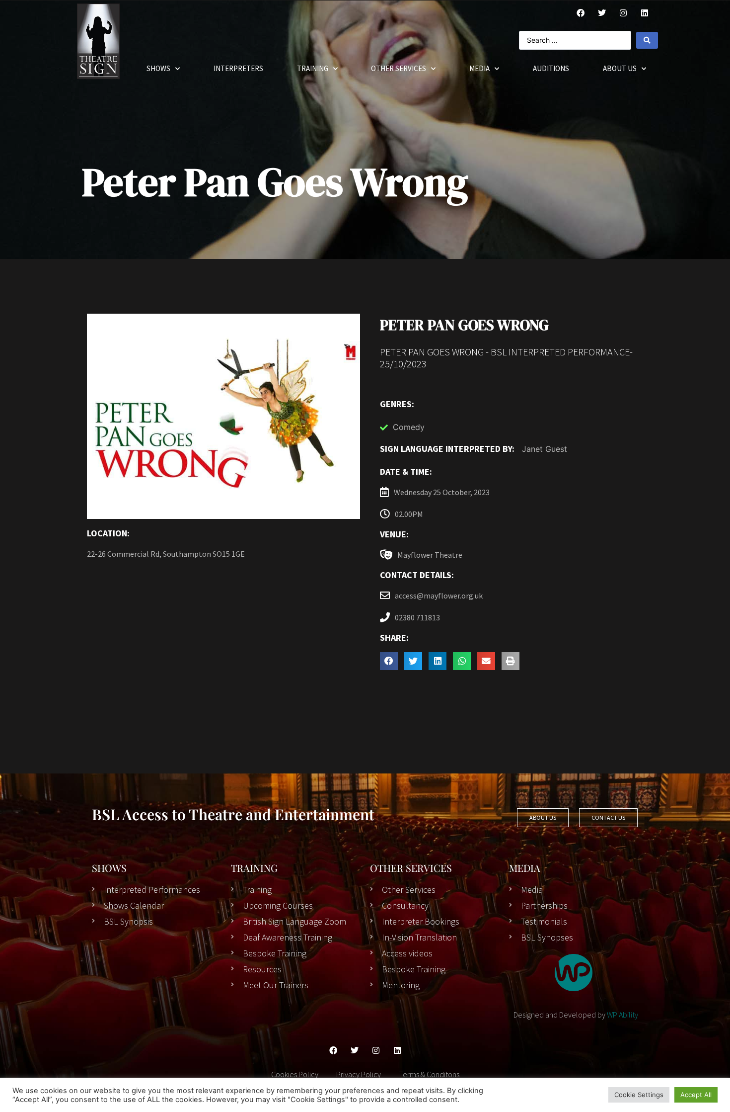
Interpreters (238, 68)
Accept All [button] (696, 1095)
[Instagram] (623, 13)
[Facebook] (580, 13)
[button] (389, 661)
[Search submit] (647, 40)
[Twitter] (602, 13)
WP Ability (622, 1015)
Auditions (551, 68)
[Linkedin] (397, 1050)
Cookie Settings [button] (638, 1095)
